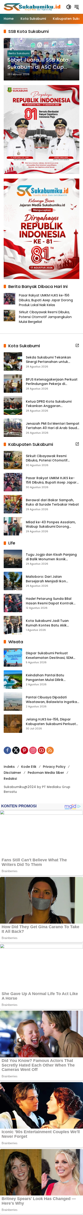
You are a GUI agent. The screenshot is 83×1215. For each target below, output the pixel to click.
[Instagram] (33, 750)
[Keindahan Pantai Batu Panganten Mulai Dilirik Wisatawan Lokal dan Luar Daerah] (13, 679)
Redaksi (10, 778)
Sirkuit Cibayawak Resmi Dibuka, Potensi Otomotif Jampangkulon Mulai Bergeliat (45, 317)
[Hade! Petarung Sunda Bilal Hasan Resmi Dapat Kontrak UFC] (13, 603)
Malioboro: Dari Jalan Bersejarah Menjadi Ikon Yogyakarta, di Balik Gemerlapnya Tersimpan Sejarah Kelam (47, 579)
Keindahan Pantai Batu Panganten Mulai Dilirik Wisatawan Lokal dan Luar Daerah (48, 677)
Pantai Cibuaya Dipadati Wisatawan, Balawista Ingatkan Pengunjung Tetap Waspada (52, 699)
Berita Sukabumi (19, 53)
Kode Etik (28, 766)
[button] (68, 7)
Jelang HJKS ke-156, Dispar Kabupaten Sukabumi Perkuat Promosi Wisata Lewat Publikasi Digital (52, 721)
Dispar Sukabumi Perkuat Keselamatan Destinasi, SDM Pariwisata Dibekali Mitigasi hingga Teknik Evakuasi (49, 655)
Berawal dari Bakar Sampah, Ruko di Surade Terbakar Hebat (52, 502)
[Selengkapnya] (77, 345)
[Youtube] (41, 750)
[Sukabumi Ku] (32, 6)
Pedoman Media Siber (46, 772)
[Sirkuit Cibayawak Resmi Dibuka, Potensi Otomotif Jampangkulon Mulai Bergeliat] (13, 460)
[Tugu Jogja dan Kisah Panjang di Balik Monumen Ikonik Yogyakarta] (13, 559)
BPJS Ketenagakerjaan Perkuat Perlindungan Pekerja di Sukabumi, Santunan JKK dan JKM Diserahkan (51, 381)
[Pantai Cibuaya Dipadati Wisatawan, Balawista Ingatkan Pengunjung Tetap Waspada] (13, 701)
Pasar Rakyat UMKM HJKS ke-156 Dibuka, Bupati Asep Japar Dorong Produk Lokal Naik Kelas (46, 300)
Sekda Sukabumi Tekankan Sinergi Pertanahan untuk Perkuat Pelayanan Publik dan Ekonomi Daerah (51, 359)
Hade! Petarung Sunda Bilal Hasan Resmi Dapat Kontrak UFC (49, 601)
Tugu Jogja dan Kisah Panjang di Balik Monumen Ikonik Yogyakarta (51, 556)
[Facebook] (7, 750)
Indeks (9, 766)
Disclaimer (12, 772)
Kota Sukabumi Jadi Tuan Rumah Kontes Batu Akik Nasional (47, 623)
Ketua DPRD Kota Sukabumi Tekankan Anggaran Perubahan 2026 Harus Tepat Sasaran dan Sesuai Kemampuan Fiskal (50, 403)
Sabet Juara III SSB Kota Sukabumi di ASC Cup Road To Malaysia (37, 64)
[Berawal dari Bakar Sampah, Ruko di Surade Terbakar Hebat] (13, 504)
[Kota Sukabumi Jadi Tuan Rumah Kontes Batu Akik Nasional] (13, 625)
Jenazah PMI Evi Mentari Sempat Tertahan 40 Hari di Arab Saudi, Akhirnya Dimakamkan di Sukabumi (52, 425)
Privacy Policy (54, 766)
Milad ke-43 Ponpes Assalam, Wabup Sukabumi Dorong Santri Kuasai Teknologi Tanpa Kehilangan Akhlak (51, 524)
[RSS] (50, 750)
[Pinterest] (24, 750)
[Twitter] (16, 750)
